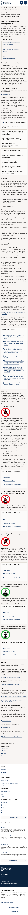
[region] (14, 901)
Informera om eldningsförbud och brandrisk (10, 14)
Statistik (2, 796)
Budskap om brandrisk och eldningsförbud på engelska (13, 313)
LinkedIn (4, 753)
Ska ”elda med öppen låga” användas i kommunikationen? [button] (11, 167)
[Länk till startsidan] (6, 2)
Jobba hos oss (4, 774)
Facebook (4, 750)
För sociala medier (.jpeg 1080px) (12, 484)
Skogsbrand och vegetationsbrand (9, 12)
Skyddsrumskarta (4, 780)
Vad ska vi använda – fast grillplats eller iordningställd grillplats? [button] (12, 172)
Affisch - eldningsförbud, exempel (10, 684)
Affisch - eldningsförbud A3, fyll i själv (11, 677)
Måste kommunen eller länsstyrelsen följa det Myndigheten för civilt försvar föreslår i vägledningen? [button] (12, 133)
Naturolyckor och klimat (6, 10)
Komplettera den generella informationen (11, 42)
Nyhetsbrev (3, 769)
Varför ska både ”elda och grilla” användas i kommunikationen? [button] (10, 161)
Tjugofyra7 (3, 852)
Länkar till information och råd (9, 58)
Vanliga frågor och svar (8, 44)
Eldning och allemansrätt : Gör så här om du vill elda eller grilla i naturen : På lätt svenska (14, 343)
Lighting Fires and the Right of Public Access (13, 356)
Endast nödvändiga (14, 907)
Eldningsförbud (6, 94)
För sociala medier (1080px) (11, 655)
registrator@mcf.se (5, 881)
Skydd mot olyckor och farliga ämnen (9, 9)
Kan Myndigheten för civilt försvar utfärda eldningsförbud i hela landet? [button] (11, 139)
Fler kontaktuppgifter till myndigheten (9, 883)
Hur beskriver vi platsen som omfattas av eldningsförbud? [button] (12, 156)
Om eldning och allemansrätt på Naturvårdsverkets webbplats (12, 383)
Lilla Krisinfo (4, 844)
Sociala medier (18, 818)
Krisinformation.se (6, 720)
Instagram (5, 805)
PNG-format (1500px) (9, 480)
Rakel (2, 794)
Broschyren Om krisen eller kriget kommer (9, 783)
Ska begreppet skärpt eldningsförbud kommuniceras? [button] (11, 151)
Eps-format (7, 477)
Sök (21, 4)
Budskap (5, 46)
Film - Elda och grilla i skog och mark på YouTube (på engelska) (12, 700)
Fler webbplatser (13, 860)
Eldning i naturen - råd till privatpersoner (12, 736)
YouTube (5, 812)
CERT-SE (3, 827)
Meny (25, 4)
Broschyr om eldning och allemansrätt (11, 49)
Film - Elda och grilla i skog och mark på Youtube (14, 696)
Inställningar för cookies (7, 902)
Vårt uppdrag (3, 772)
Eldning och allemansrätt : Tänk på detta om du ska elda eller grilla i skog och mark (14, 337)
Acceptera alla (14, 911)
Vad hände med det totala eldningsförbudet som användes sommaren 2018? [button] (10, 145)
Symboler (5, 51)
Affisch (4, 53)
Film (3, 56)
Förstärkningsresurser (5, 791)
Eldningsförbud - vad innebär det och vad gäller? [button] (12, 126)
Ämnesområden (11, 7)
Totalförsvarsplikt (4, 785)
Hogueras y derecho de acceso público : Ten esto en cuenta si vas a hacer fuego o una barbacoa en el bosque (14, 362)
